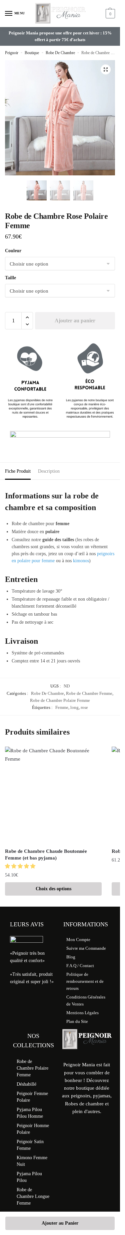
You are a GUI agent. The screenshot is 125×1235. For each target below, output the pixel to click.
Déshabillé (26, 1084)
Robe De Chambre (60, 52)
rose (84, 707)
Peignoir (11, 52)
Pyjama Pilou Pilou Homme (30, 1113)
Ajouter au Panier (60, 1223)
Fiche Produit (18, 471)
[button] (106, 69)
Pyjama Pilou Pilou (29, 1177)
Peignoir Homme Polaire (33, 1129)
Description (49, 471)
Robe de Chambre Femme (89, 693)
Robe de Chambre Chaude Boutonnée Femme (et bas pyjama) (46, 854)
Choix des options (53, 888)
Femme (61, 707)
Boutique (32, 52)
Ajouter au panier (75, 320)
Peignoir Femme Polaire (32, 1097)
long (74, 707)
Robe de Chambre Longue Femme (33, 1196)
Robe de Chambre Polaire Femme (60, 700)
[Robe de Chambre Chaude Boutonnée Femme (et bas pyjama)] (53, 795)
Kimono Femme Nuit (32, 1161)
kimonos (81, 560)
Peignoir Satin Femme (30, 1145)
